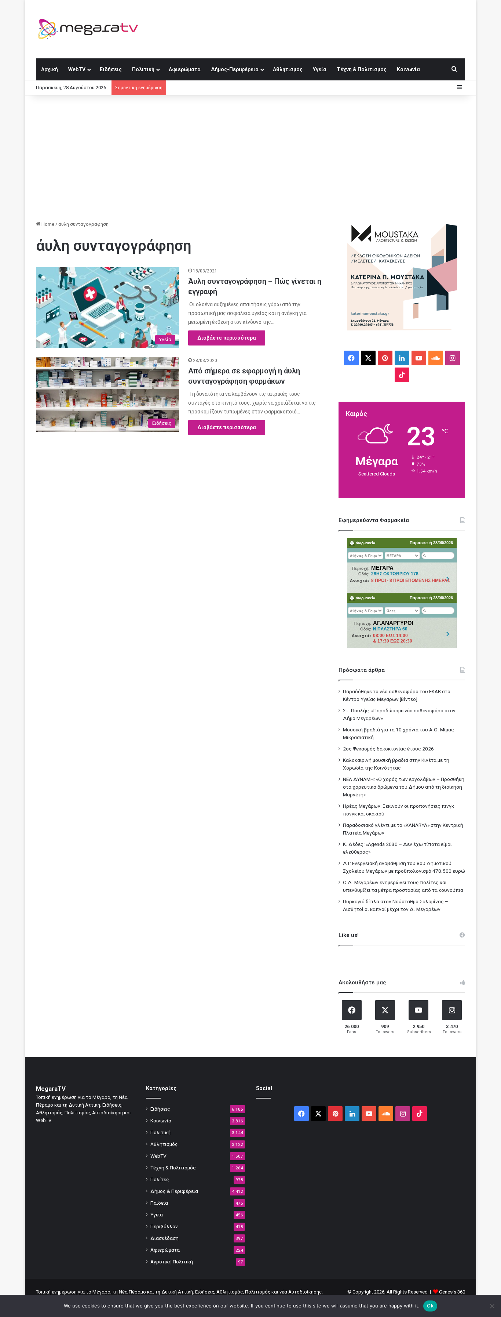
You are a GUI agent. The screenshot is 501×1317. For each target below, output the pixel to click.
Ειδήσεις (111, 69)
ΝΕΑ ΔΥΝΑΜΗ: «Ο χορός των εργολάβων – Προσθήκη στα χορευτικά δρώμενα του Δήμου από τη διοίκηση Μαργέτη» (403, 786)
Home (47, 224)
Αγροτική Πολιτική (171, 1261)
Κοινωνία (408, 69)
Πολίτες (159, 1179)
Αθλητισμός (288, 69)
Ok (430, 1306)
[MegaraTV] (91, 29)
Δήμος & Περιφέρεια (174, 1191)
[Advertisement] (250, 157)
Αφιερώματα (185, 69)
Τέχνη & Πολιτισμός (362, 69)
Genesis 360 (452, 1292)
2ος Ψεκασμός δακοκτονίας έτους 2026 (388, 749)
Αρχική (49, 69)
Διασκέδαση (164, 1238)
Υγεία (319, 69)
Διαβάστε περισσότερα (226, 338)
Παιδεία (159, 1203)
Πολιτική (143, 69)
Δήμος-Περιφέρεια (235, 69)
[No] (491, 1306)
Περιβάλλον (164, 1226)
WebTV (76, 69)
